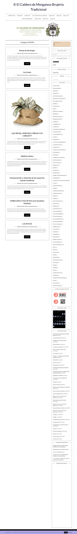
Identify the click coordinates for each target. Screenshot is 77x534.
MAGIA (54, 195)
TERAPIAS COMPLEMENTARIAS (59, 277)
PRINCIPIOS (55, 359)
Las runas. (27, 72)
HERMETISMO (56, 172)
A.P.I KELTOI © (56, 85)
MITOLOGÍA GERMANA (57, 213)
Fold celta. (55, 433)
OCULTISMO (55, 229)
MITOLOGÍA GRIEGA (57, 216)
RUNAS (54, 254)
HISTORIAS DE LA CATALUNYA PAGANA (60, 180)
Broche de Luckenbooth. (57, 431)
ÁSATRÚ (54, 103)
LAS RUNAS (27, 224)
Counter (54, 64)
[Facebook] (53, 79)
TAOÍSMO (55, 267)
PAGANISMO (55, 234)
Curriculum (27, 15)
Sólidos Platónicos (56, 344)
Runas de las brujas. (27, 50)
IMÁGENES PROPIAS (57, 185)
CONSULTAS (55, 126)
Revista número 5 (56, 365)
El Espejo (54, 382)
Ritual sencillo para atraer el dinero (59, 400)
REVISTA (54, 249)
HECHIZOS (55, 170)
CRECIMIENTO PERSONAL (58, 129)
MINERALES (55, 206)
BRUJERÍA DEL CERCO (57, 116)
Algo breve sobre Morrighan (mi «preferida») (61, 387)
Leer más (27, 63)
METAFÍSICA (55, 203)
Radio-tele (66, 15)
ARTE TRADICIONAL (57, 101)
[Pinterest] (55, 79)
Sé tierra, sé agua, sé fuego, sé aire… (59, 349)
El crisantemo (55, 353)
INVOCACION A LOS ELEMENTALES (60, 378)
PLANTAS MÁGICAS (57, 242)
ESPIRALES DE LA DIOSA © (58, 157)
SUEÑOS (54, 265)
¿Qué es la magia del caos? (58, 393)
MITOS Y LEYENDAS (57, 224)
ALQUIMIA (55, 90)
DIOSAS (54, 137)
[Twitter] (56, 79)
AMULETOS (55, 93)
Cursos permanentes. (27, 18)
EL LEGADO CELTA (56, 144)
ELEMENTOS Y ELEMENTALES (59, 149)
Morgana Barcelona (33, 53)
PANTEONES (55, 236)
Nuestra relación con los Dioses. (59, 408)
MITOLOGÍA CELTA (56, 208)
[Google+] (58, 79)
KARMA (54, 188)
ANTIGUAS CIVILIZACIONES (58, 98)
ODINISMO (55, 231)
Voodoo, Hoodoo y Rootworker (59, 391)
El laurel (54, 362)
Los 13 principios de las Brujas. (39, 15)
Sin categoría (55, 262)
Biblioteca (51, 15)
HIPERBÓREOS (56, 178)
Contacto (52, 18)
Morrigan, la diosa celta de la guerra (59, 340)
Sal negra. (55, 428)
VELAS (54, 280)
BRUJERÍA (55, 113)
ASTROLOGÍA (55, 106)
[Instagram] (54, 79)
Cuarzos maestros (56, 436)
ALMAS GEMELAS (56, 88)
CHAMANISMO (56, 124)
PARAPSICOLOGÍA (56, 239)
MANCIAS (55, 198)
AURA (54, 108)
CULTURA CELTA (56, 131)
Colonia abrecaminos (57, 337)
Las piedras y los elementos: (58, 346)
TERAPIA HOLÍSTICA (57, 272)
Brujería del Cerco (65, 449)
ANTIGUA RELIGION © (57, 96)
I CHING (54, 183)
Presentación (11, 15)
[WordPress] (57, 79)
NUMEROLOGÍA (56, 226)
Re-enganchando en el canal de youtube (60, 424)
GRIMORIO (55, 165)
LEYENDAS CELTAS (56, 193)
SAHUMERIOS (55, 257)
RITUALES (55, 252)
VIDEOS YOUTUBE (56, 285)
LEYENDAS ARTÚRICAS (57, 190)
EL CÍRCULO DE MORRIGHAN (59, 142)
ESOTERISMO (55, 152)
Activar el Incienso (56, 384)
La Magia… (55, 417)
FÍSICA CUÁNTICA (56, 162)
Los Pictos (55, 438)
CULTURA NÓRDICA (57, 134)
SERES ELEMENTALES (57, 259)
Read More (70, 532)
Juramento (19, 15)
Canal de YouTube (56, 422)
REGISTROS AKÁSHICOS (58, 244)
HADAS (54, 167)
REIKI (54, 247)
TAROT (54, 270)
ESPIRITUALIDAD (56, 160)
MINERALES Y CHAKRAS (57, 375)
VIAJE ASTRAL (56, 283)
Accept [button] (66, 532)
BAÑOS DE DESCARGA (57, 111)
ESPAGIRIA (55, 154)
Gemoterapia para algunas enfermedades (60, 367)
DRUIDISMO (55, 139)
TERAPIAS (55, 275)
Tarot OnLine (37, 18)
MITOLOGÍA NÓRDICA (57, 218)
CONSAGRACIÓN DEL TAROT (59, 419)
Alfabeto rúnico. (27, 156)
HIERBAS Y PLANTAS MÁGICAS (59, 175)
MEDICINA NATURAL (57, 201)
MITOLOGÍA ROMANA (57, 221)
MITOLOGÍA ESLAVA (57, 211)
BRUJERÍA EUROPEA (57, 119)
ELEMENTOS (55, 147)
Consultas (58, 15)
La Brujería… (55, 414)
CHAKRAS (55, 121)
